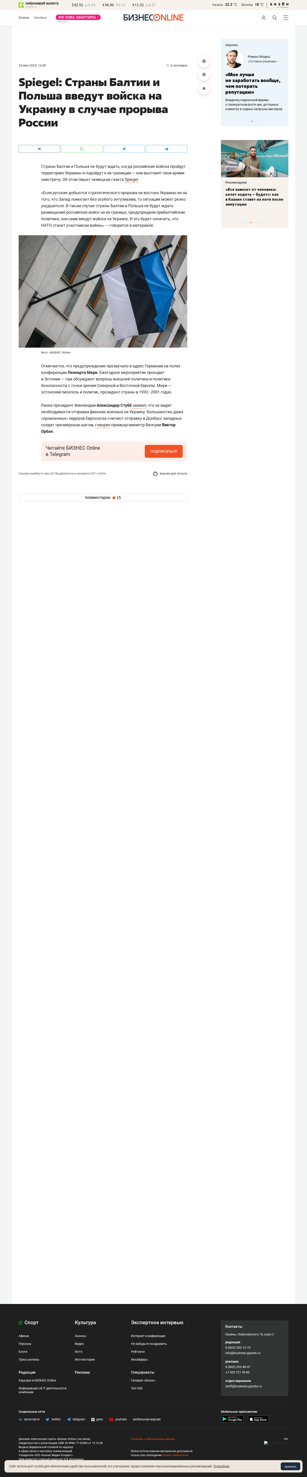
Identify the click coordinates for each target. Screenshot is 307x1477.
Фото (78, 1351)
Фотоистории (85, 1359)
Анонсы (80, 1336)
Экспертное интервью (157, 1322)
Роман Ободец (259, 56)
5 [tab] (253, 222)
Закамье (40, 17)
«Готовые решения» (262, 61)
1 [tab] (251, 121)
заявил (139, 405)
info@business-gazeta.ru (242, 1353)
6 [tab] (255, 222)
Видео (79, 1344)
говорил (102, 424)
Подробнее (221, 1466)
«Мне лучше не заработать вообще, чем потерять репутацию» (252, 83)
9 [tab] (262, 222)
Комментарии (103, 497)
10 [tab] (264, 222)
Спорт (31, 1322)
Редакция (27, 1372)
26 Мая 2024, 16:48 (32, 65)
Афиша (24, 1336)
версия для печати (173, 473)
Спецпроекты (142, 1372)
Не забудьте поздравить (149, 1344)
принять (290, 1466)
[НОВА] (78, 19)
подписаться (164, 451)
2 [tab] (254, 121)
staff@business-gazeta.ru (243, 1386)
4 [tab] (250, 222)
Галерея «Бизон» (143, 1380)
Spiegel (131, 179)
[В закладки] (204, 75)
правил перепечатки (175, 1455)
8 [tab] (259, 222)
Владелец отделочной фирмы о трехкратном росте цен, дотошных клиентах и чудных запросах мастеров (253, 104)
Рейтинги (138, 1351)
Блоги (23, 1351)
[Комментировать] (204, 61)
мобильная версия (147, 1419)
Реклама (82, 1372)
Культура (85, 1322)
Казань (217, 5)
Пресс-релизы (29, 1359)
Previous (227, 121)
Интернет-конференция (148, 1336)
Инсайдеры (139, 1359)
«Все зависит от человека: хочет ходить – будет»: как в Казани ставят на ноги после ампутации (254, 197)
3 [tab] (256, 121)
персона (231, 45)
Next (283, 121)
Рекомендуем (236, 182)
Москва (247, 5)
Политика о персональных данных (153, 1439)
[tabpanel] (254, 80)
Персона (25, 1344)
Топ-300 (136, 1388)
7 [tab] (257, 222)
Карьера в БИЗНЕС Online (37, 1380)
